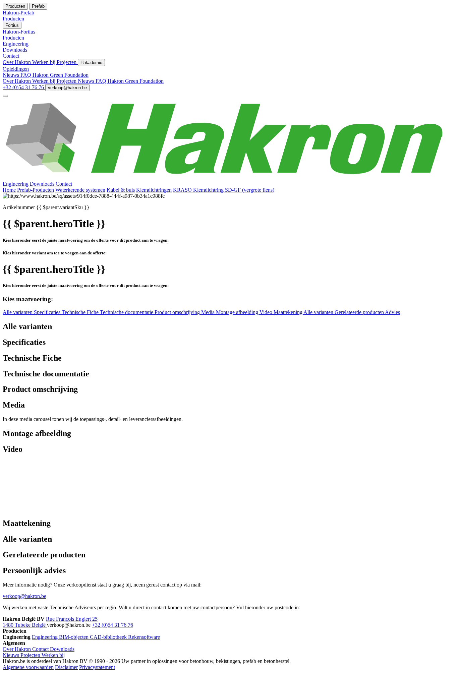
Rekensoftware (144, 637)
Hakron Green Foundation (61, 75)
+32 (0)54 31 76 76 (24, 87)
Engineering (16, 184)
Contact (64, 184)
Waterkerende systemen (80, 190)
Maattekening (288, 312)
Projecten (67, 62)
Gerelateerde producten (360, 312)
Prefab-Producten (35, 190)
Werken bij (44, 62)
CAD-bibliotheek (109, 637)
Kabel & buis (121, 190)
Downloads (43, 184)
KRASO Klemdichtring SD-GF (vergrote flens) (223, 190)
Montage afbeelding (238, 312)
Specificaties (48, 312)
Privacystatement (97, 667)
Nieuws (11, 75)
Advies (392, 312)
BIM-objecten (74, 637)
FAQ (26, 75)
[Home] (229, 178)
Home (9, 190)
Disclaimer (66, 667)
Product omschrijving (178, 312)
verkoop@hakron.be (67, 87)
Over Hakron (17, 62)
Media (208, 312)
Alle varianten (18, 312)
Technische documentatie (127, 312)
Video (267, 312)
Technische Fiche (81, 312)
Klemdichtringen (154, 190)
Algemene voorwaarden (28, 667)
